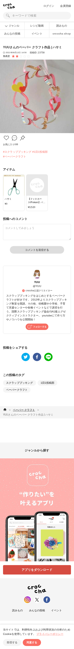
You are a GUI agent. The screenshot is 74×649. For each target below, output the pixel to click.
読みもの (61, 25)
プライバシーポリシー (49, 633)
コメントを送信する (37, 249)
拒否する (12, 642)
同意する (32, 642)
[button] (6, 138)
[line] (48, 357)
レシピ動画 (37, 25)
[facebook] (37, 357)
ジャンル (14, 25)
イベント (36, 33)
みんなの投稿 (12, 33)
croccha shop (62, 33)
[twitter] (25, 357)
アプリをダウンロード (37, 569)
